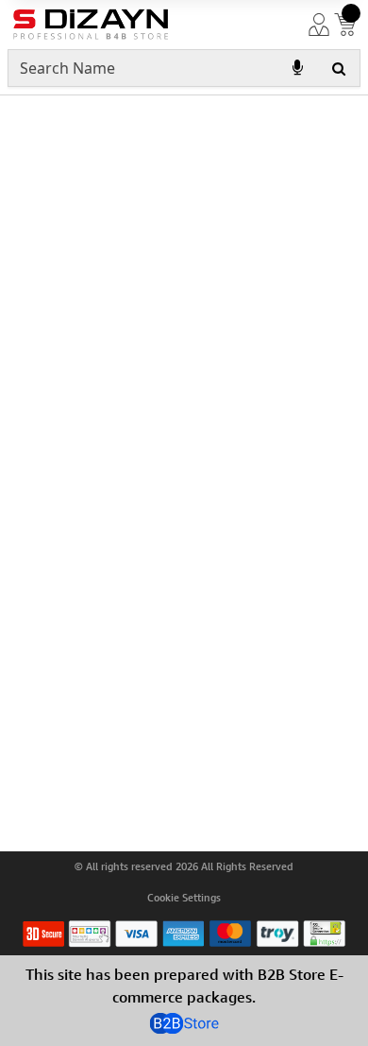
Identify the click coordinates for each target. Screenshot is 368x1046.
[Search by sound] (297, 68)
